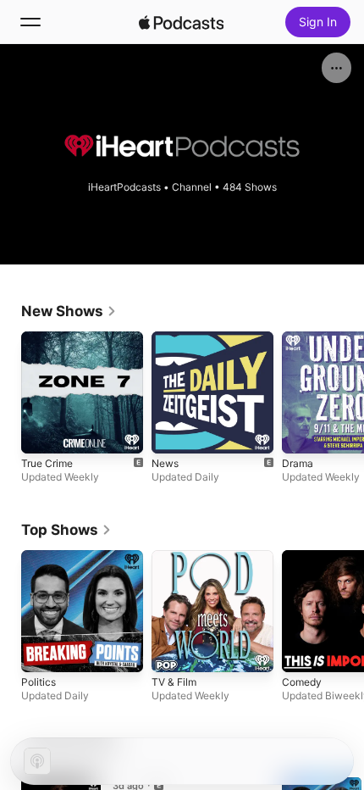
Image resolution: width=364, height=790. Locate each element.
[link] (69, 311)
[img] (181, 22)
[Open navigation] (30, 22)
